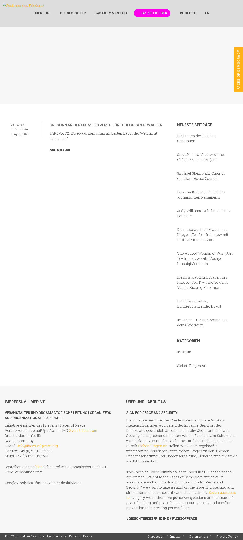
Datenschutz (198, 536)
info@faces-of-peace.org (37, 445)
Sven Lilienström (83, 430)
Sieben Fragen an (191, 365)
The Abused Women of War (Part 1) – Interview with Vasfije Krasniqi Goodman (205, 258)
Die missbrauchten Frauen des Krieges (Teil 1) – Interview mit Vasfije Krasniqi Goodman (202, 282)
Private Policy (227, 536)
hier (38, 466)
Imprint (175, 536)
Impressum (157, 536)
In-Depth (184, 351)
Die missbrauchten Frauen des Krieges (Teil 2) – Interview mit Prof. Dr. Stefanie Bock (202, 234)
